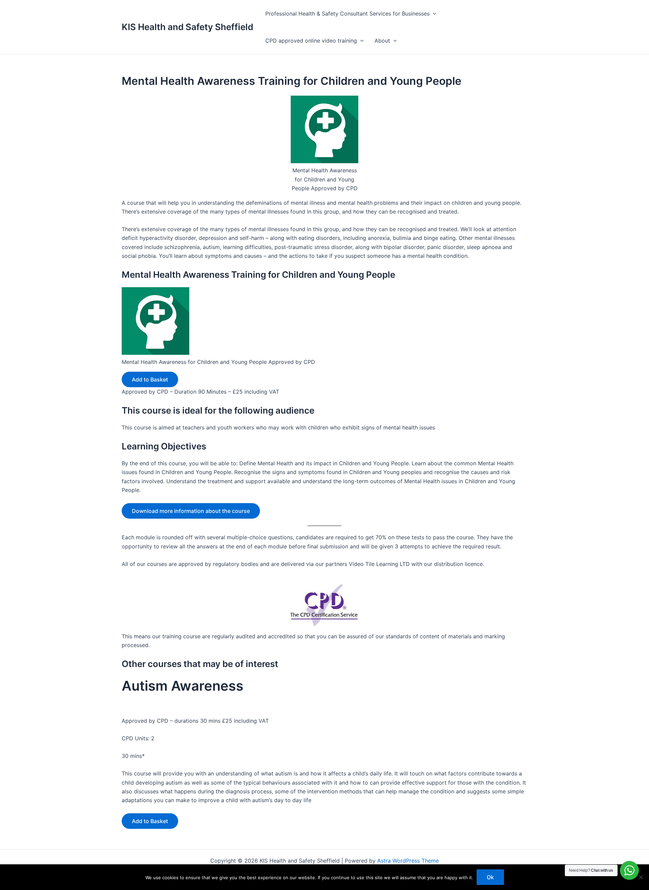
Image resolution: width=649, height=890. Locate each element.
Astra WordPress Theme (408, 860)
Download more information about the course (191, 511)
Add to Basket (150, 379)
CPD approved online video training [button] (311, 40)
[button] (433, 13)
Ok (490, 877)
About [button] (382, 40)
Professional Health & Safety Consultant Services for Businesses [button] (347, 13)
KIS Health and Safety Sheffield (187, 27)
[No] (640, 877)
